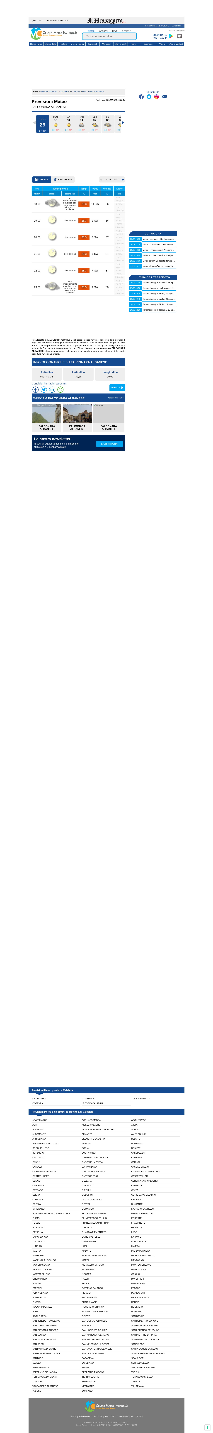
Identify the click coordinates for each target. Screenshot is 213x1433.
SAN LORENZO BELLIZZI (94, 1330)
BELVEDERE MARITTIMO (45, 1143)
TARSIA (135, 1372)
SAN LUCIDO (39, 1335)
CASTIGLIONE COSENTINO (145, 1171)
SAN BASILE (137, 1316)
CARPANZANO (89, 1167)
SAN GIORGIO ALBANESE (144, 1325)
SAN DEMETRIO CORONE (144, 1321)
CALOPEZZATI (138, 1153)
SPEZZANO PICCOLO (93, 1372)
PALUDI (86, 1279)
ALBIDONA (37, 1129)
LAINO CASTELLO (91, 1237)
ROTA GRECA (39, 1316)
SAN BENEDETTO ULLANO (46, 1321)
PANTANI (36, 1283)
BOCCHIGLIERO (40, 1148)
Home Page (36, 44)
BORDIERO (38, 1153)
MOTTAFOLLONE (41, 1274)
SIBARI (85, 1367)
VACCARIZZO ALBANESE (45, 1386)
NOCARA (86, 1274)
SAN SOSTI (38, 1344)
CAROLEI (37, 1167)
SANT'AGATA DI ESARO (44, 1349)
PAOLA (85, 1283)
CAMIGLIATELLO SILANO (95, 1157)
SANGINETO (137, 1344)
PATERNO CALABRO (92, 1288)
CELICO (36, 1181)
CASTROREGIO (90, 1176)
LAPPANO (136, 1237)
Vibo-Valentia (141, 1098)
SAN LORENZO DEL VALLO (145, 1330)
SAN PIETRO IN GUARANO (145, 1339)
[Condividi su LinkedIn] (52, 389)
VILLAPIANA (137, 1386)
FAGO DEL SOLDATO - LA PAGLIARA (51, 1213)
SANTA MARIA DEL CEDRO (46, 1353)
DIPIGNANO (38, 1209)
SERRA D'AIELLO (140, 1363)
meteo (91, 31)
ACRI (35, 1125)
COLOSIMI (87, 1195)
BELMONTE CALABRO (93, 1139)
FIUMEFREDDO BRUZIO (94, 1218)
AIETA (134, 1125)
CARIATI (135, 1162)
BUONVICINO (89, 1153)
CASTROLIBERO (40, 1176)
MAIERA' (135, 1246)
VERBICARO (88, 1386)
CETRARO (37, 1190)
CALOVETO (38, 1157)
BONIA (85, 1148)
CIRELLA (86, 1190)
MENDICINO (137, 1260)
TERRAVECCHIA (90, 1377)
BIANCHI (86, 1143)
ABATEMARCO (39, 1120)
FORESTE (136, 1218)
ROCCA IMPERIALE (42, 1307)
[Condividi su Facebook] (35, 389)
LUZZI (85, 1246)
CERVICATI (87, 1185)
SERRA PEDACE (40, 1367)
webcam (103, 31)
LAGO (134, 1232)
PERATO (86, 1293)
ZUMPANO (87, 1391)
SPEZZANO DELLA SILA (44, 1372)
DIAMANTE (137, 1204)
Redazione (163, 26)
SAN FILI (86, 1325)
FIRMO (36, 1218)
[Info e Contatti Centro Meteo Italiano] (164, 97)
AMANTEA (87, 1134)
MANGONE (38, 1255)
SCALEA (36, 1363)
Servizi (73, 1416)
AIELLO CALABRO (91, 1125)
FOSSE (36, 1223)
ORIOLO (135, 1274)
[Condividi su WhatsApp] (60, 389)
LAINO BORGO (40, 1237)
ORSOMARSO (39, 1279)
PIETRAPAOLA (89, 1297)
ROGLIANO (137, 1307)
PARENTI (37, 1288)
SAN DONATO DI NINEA (44, 1325)
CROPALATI (137, 1199)
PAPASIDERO (138, 1283)
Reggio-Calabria (93, 1103)
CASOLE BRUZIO (140, 1167)
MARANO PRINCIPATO (142, 1255)
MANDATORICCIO (140, 1251)
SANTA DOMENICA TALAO (144, 1349)
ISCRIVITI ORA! (109, 444)
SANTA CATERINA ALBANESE (97, 1349)
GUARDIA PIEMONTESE (94, 1232)
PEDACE (135, 1288)
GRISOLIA (37, 1232)
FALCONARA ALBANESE (94, 1213)
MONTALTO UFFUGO (93, 1265)
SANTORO (37, 1358)
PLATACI (36, 1302)
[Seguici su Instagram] (157, 97)
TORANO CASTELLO (142, 1377)
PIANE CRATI (138, 1293)
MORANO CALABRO (42, 1269)
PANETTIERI (137, 1279)
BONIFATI (136, 1148)
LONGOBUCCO (139, 1241)
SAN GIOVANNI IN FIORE (45, 1330)
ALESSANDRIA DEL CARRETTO (98, 1129)
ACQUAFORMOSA (91, 1120)
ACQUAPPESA (138, 1120)
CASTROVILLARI (139, 1176)
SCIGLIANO (88, 1363)
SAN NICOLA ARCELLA (44, 1339)
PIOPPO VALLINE (140, 1297)
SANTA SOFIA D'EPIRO (93, 1353)
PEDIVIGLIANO (40, 1293)
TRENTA (135, 1381)
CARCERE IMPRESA (92, 1162)
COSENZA (37, 1199)
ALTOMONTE (39, 1134)
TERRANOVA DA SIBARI (44, 1377)
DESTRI (86, 1204)
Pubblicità (98, 1416)
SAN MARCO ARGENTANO (95, 1335)
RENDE (135, 1302)
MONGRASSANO (41, 1265)
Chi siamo (150, 26)
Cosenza (37, 1103)
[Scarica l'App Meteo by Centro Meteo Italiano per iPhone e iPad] (179, 36)
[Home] (54, 39)
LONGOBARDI (89, 1241)
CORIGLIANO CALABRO (143, 1195)
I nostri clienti (84, 1416)
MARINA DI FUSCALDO (44, 1260)
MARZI (85, 1260)
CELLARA (87, 1181)
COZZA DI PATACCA (92, 1199)
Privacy (140, 1416)
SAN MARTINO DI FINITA (144, 1335)
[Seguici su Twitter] (149, 97)
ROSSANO (136, 1311)
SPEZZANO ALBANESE (143, 1367)
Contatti (176, 26)
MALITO (36, 1251)
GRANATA (87, 1227)
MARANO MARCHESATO (94, 1255)
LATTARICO (38, 1241)
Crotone (88, 1098)
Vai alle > (116, 398)
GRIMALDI (136, 1227)
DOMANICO (88, 1209)
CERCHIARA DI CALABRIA (144, 1181)
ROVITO (86, 1316)
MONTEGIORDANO (141, 1265)
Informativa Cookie (125, 1416)
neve (114, 31)
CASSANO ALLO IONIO (44, 1171)
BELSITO (135, 1139)
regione (126, 31)
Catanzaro (39, 1098)
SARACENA (88, 1358)
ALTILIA (135, 1129)
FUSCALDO (38, 1227)
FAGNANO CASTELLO (142, 1209)
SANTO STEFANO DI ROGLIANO (148, 1353)
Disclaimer (109, 1416)
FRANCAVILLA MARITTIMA (95, 1223)
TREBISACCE (89, 1381)
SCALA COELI (138, 1358)
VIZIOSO (36, 1391)
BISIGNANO (137, 1143)
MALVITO (86, 1251)
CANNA (36, 1162)
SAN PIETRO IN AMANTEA (95, 1339)
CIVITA (134, 1190)
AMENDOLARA (138, 1134)
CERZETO (136, 1185)
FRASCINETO (138, 1223)
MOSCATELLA (138, 1269)
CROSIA (36, 1204)
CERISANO (38, 1185)
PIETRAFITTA (39, 1297)
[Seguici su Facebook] (142, 97)
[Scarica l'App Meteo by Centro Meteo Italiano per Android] (171, 36)
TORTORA (37, 1381)
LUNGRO (37, 1246)
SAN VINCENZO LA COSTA (95, 1344)
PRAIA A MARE (89, 1302)
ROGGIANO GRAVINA (93, 1307)
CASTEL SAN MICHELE (93, 1171)
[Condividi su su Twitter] (44, 389)
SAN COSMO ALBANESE (94, 1321)
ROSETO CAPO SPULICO (95, 1311)
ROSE (35, 1311)
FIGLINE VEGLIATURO (142, 1213)
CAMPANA (136, 1157)
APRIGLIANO (39, 1139)
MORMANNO (88, 1269)
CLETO (36, 1195)
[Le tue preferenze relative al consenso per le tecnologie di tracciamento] (208, 1428)
